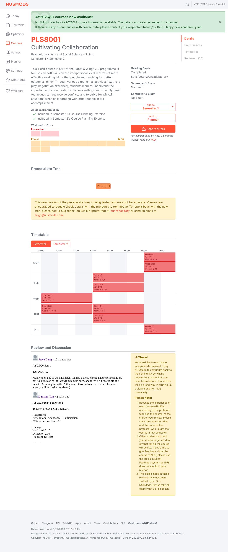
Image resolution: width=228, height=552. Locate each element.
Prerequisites (193, 45)
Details (189, 38)
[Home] (17, 4)
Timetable (191, 51)
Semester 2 (60, 244)
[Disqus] (78, 397)
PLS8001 (103, 186)
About (87, 523)
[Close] (220, 22)
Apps (78, 523)
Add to (150, 106)
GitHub (35, 523)
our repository (120, 211)
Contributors (110, 523)
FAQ (153, 139)
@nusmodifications (100, 533)
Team (97, 523)
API (58, 523)
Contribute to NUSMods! (142, 523)
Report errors (156, 129)
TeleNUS (67, 523)
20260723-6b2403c (144, 537)
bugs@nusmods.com (49, 215)
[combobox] (190, 4)
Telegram (47, 523)
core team (140, 533)
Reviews (193, 58)
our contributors (174, 533)
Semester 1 (40, 244)
